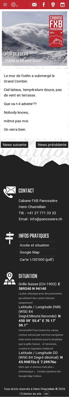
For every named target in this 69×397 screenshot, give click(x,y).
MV (46, 394)
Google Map (29, 252)
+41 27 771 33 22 (41, 213)
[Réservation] (62, 5)
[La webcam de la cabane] (53, 5)
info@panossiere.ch (46, 219)
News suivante (14, 145)
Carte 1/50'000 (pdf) (37, 259)
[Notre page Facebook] (44, 5)
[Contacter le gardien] (34, 5)
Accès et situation (34, 245)
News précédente (52, 145)
